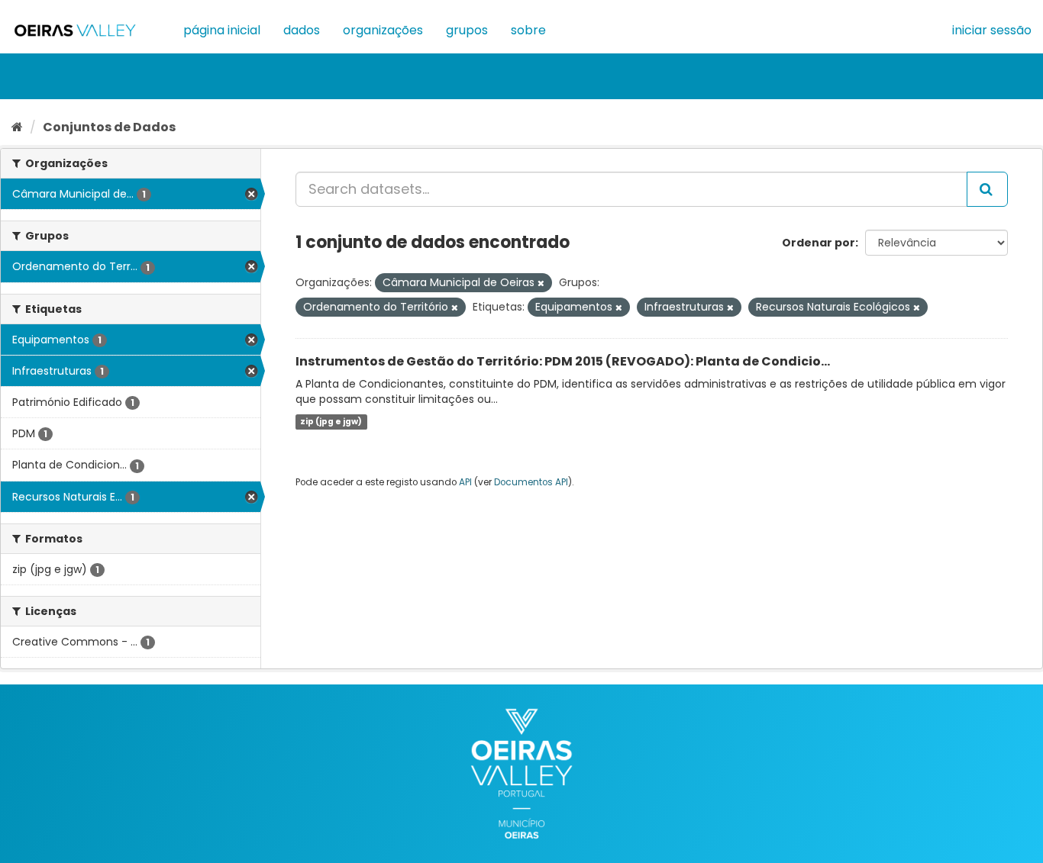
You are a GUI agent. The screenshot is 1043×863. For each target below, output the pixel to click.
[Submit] (987, 189)
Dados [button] (301, 30)
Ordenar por (818, 242)
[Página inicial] (17, 127)
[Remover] (541, 283)
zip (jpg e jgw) (331, 421)
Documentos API (531, 482)
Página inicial (221, 30)
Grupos (467, 30)
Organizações (383, 30)
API (465, 482)
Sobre (528, 30)
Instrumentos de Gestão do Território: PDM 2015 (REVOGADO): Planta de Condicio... (562, 361)
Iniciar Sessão (992, 30)
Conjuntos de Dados (109, 127)
